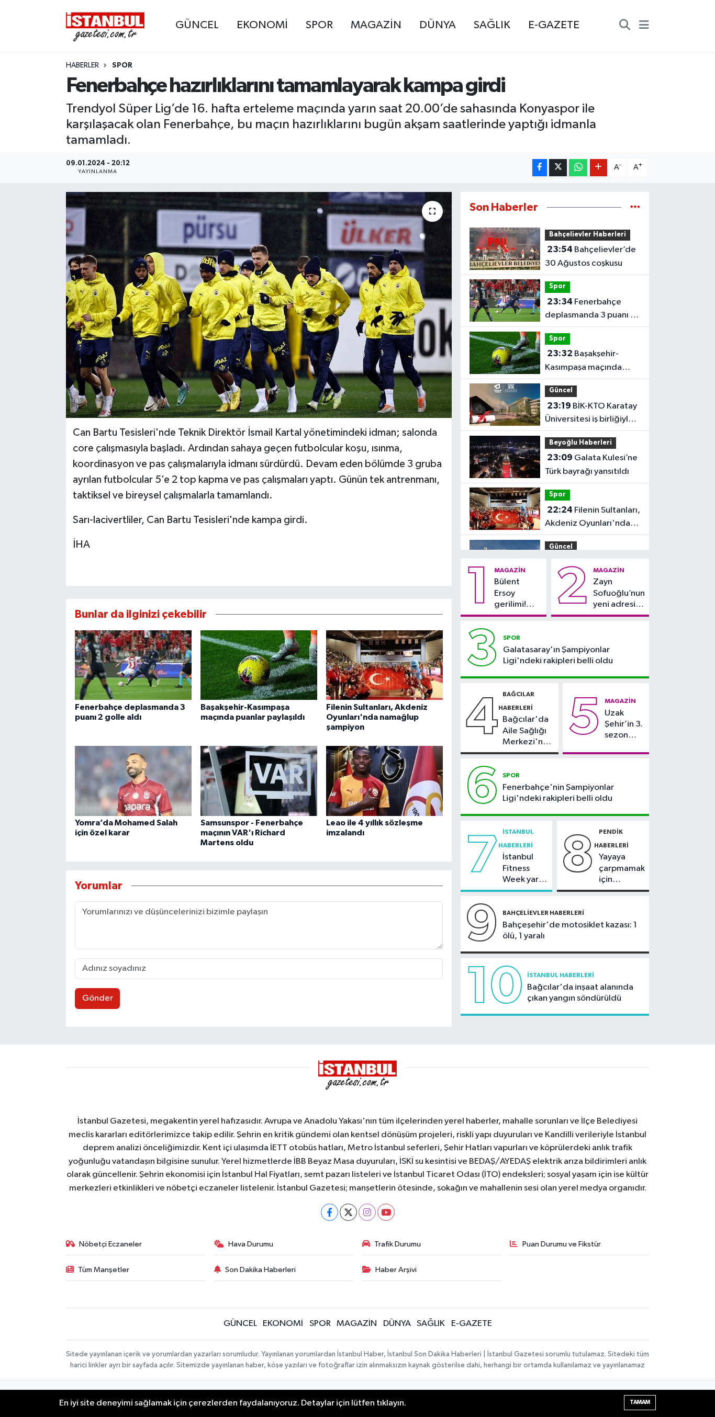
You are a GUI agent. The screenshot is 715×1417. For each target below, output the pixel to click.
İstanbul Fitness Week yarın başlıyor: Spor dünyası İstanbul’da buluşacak (524, 869)
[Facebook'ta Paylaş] (539, 167)
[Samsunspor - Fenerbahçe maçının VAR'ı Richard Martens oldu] (258, 780)
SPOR (319, 25)
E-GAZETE (553, 25)
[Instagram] (367, 1212)
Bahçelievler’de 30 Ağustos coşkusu (590, 256)
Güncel (561, 390)
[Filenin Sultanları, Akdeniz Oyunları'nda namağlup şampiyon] (384, 665)
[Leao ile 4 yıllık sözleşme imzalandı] (384, 780)
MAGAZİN (376, 25)
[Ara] (624, 26)
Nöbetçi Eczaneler (110, 1244)
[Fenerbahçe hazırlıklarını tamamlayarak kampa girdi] (259, 305)
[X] (348, 1212)
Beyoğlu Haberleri (580, 442)
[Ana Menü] (644, 26)
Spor (122, 65)
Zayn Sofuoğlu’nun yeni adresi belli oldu (619, 593)
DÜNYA (437, 25)
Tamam (640, 1402)
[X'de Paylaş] (558, 167)
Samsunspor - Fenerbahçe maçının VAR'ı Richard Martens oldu (251, 833)
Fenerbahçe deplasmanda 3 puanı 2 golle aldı (590, 309)
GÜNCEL (197, 25)
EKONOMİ (262, 25)
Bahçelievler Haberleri (587, 234)
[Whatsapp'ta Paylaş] (578, 167)
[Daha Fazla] (598, 167)
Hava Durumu (250, 1244)
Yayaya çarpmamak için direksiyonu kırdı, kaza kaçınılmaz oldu (622, 869)
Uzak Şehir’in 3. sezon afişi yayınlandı (624, 725)
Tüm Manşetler (103, 1270)
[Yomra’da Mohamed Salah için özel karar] (133, 780)
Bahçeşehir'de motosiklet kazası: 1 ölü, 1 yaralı (569, 930)
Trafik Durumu (397, 1244)
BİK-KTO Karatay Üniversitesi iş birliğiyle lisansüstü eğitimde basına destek (591, 413)
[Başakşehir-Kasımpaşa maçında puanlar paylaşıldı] (258, 665)
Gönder (97, 998)
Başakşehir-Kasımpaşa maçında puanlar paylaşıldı (583, 361)
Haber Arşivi (396, 1270)
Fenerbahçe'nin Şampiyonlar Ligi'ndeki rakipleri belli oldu (558, 793)
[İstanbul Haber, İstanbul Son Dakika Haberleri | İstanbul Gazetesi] (105, 26)
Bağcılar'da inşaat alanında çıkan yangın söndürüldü (580, 993)
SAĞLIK (492, 25)
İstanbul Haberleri (560, 975)
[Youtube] (386, 1212)
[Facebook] (329, 1212)
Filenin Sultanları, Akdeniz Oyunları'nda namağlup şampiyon (377, 717)
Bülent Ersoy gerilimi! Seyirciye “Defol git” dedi (515, 593)
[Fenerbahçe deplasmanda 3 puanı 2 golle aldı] (133, 665)
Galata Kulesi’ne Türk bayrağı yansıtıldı (591, 464)
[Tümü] (635, 207)
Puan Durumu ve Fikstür (561, 1244)
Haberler (82, 65)
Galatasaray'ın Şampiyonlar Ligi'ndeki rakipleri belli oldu (558, 655)
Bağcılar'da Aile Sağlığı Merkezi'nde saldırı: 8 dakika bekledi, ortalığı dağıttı (528, 731)
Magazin (510, 570)
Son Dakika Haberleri (260, 1270)
